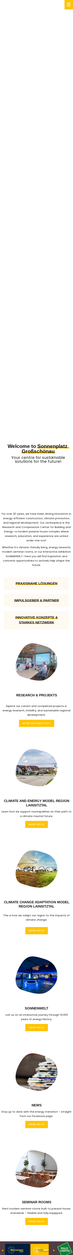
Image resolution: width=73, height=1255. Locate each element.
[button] (36, 686)
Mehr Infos (36, 824)
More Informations (36, 723)
